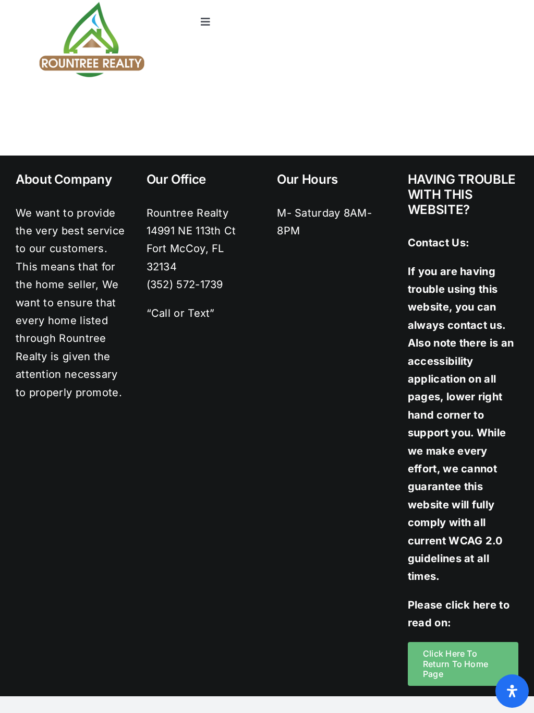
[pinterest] (492, 5)
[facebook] (428, 5)
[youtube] (513, 5)
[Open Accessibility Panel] (512, 691)
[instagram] (471, 5)
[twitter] (450, 5)
